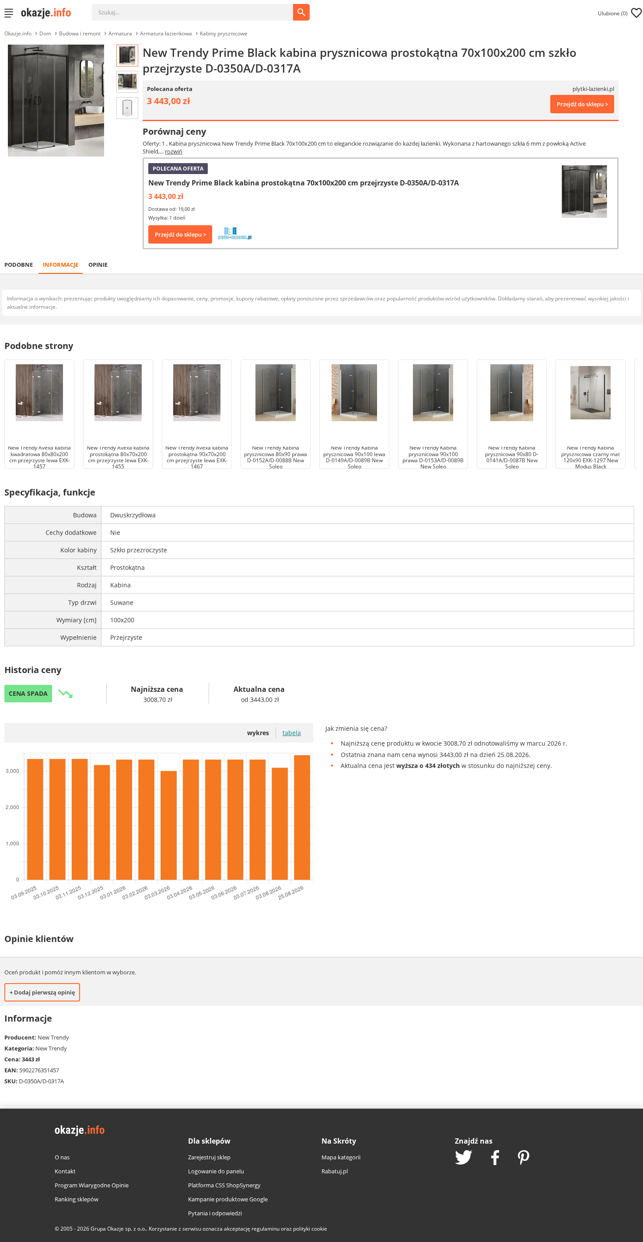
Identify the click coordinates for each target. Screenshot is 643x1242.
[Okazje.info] (49, 13)
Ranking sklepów (76, 1199)
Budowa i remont (80, 33)
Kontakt (65, 1171)
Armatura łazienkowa (166, 33)
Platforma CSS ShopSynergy (224, 1185)
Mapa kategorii (341, 1157)
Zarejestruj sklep (209, 1157)
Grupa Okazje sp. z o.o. (118, 1228)
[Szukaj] (199, 8)
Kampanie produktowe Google (228, 1199)
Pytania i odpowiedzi (215, 1213)
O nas (62, 1157)
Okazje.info (17, 33)
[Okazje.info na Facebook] (495, 1158)
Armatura (120, 33)
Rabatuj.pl (335, 1171)
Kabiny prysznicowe (224, 33)
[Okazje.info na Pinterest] (523, 1158)
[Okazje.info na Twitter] (463, 1158)
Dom (45, 33)
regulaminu (266, 1228)
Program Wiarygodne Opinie (92, 1185)
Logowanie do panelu (216, 1171)
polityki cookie (310, 1228)
